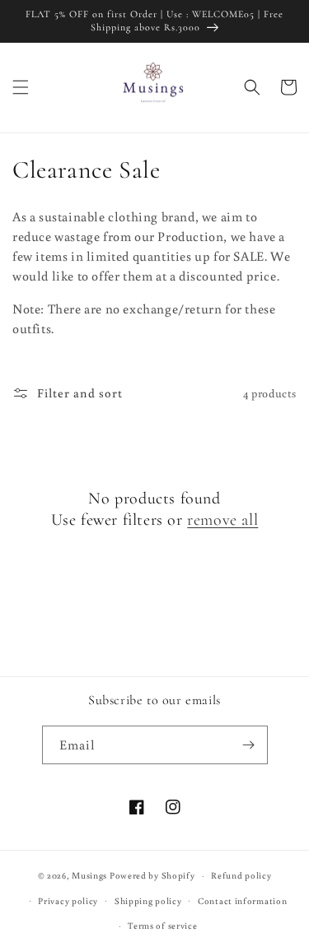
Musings (89, 875)
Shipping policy (148, 901)
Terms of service (162, 925)
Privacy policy (68, 901)
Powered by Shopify (152, 875)
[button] (20, 87)
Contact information (242, 901)
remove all (222, 520)
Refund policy (241, 875)
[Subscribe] (249, 745)
